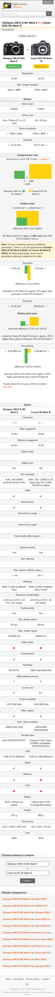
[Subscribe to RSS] (27, 984)
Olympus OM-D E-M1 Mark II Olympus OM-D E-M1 (29, 966)
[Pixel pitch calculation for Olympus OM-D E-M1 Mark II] (9, 268)
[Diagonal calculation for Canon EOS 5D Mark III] (46, 145)
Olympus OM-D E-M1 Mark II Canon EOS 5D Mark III (29, 926)
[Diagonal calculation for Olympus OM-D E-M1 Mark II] (8, 145)
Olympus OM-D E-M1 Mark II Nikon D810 (24, 959)
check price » (14, 66)
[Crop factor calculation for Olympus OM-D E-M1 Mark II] (13, 422)
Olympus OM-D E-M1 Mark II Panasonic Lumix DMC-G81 (29, 946)
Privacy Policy (33, 979)
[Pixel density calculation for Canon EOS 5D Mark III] (49, 351)
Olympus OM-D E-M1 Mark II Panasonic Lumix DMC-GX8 (29, 932)
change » (44, 159)
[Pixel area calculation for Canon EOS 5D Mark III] (46, 306)
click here (7, 387)
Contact (45, 979)
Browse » (48, 2)
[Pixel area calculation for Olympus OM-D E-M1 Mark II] (8, 306)
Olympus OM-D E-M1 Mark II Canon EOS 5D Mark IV (29, 952)
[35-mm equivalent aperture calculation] (12, 575)
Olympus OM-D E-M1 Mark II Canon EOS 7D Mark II (29, 919)
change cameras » (27, 36)
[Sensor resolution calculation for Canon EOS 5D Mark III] (47, 133)
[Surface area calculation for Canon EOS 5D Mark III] (43, 208)
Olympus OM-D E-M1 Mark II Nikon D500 (24, 899)
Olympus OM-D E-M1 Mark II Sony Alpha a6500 (28, 939)
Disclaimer (18, 979)
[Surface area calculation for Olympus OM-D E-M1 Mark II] (11, 208)
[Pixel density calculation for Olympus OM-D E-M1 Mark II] (5, 351)
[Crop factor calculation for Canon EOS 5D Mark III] (41, 422)
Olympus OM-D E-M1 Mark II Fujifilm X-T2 (25, 906)
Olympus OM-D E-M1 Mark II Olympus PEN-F (27, 912)
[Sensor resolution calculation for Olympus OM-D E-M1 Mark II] (7, 133)
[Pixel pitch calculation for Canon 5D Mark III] (45, 268)
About (8, 979)
